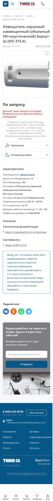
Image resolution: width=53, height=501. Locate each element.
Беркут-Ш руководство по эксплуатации (26, 232)
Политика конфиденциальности (26, 473)
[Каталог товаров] (5, 4)
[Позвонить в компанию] (43, 4)
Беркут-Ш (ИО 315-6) (15, 245)
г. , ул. (26, 421)
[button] (12, 4)
